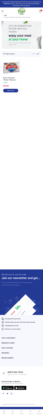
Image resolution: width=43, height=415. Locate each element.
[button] (18, 64)
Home (5, 15)
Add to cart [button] (10, 90)
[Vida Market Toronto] (21, 11)
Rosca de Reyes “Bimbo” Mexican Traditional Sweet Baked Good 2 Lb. (9, 79)
